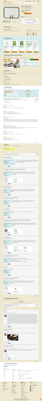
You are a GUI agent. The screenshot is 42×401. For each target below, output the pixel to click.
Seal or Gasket (9, 4)
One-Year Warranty (5, 388)
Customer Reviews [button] (8, 87)
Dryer (12, 388)
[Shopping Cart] (38, 1)
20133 (13, 371)
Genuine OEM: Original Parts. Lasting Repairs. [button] (13, 55)
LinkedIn (32, 389)
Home (3, 4)
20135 (13, 372)
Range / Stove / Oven (14, 390)
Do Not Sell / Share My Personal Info (25, 392)
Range (6, 4)
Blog (31, 390)
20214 (13, 375)
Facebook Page (32, 388)
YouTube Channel (33, 387)
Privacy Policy (22, 390)
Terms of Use (22, 394)
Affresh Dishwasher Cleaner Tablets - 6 (14, 46)
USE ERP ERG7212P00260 (7, 356)
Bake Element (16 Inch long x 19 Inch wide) (18, 250)
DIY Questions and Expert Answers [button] (11, 298)
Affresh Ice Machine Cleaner (35, 46)
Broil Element (25, 250)
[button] (5, 3)
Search (37, 99)
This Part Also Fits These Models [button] (10, 363)
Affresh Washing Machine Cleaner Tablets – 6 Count (21, 46)
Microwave (13, 389)
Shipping (4, 386)
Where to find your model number (30, 22)
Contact (4, 390)
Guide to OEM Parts (14, 393)
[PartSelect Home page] (5, 1)
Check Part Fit (5, 366)
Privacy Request (22, 393)
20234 (13, 378)
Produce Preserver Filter (28, 46)
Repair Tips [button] (6, 144)
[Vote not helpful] (9, 166)
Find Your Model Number (14, 392)
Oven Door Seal (6, 181)
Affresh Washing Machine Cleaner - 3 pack (7, 46)
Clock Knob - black (16, 291)
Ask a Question (21, 301)
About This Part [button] (7, 26)
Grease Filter (15, 181)
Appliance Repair (14, 386)
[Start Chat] (41, 399)
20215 (13, 376)
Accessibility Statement (23, 396)
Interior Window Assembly (7, 232)
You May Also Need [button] (8, 38)
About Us (22, 386)
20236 (13, 379)
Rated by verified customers (13, 73)
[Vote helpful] (8, 166)
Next (37, 295)
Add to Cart (28, 13)
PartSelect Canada (23, 397)
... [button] (22, 162)
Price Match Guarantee (5, 389)
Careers (22, 389)
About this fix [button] (7, 70)
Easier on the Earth (23, 388)
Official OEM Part (29, 10)
